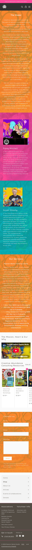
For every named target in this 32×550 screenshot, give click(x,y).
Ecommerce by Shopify (8, 546)
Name (5, 421)
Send (8, 458)
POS (23, 544)
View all (28, 364)
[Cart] (26, 6)
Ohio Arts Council (7, 524)
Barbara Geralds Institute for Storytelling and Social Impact (6, 519)
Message (6, 439)
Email (5, 430)
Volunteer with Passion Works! (21, 511)
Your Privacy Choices (8, 527)
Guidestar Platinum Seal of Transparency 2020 (8, 512)
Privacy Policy (16, 465)
